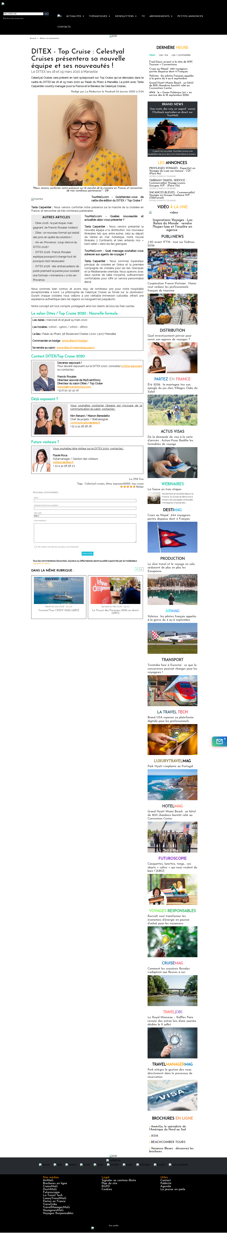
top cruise (138, 484)
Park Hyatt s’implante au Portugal (170, 766)
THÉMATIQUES (99, 16)
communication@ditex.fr (85, 422)
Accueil (33, 38)
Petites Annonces (190, 16)
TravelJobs (50, 1204)
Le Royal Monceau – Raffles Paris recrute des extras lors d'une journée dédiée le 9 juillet (172, 1021)
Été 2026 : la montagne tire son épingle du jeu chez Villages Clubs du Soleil (172, 388)
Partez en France (54, 1201)
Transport (172, 660)
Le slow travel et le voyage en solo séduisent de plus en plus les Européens (171, 568)
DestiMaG (50, 1189)
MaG (172, 761)
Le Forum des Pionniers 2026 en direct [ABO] (115, 611)
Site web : (38, 513)
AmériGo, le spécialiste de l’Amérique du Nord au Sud (167, 1128)
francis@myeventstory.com (74, 386)
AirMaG (48, 1180)
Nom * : (37, 498)
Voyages (172, 911)
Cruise (172, 963)
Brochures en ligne (55, 1183)
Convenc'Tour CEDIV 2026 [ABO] (59, 610)
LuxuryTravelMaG (54, 1198)
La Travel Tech (52, 1195)
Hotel (172, 806)
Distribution (172, 331)
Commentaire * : (41, 521)
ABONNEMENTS (161, 16)
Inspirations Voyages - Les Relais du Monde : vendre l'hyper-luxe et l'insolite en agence (172, 225)
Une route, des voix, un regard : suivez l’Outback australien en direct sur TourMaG (172, 112)
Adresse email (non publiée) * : (47, 505)
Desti (172, 510)
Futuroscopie (173, 859)
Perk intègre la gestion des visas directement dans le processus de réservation (170, 1073)
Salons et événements (49, 38)
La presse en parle (172, 1189)
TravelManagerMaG (56, 1207)
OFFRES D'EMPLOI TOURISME (162, 176)
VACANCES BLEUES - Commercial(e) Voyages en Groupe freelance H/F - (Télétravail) (172, 195)
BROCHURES (172, 1119)
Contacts (64, 27)
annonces (172, 163)
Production (172, 559)
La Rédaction (93, 91)
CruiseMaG (50, 1186)
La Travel (172, 712)
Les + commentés (181, 55)
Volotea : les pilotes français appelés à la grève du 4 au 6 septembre (171, 77)
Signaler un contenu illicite (119, 1180)
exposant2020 (121, 484)
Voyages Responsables (58, 1213)
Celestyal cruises (95, 484)
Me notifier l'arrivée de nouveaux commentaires (58, 547)
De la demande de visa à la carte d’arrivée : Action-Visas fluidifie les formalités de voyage (170, 441)
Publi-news (172, 237)
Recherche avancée (13, 18)
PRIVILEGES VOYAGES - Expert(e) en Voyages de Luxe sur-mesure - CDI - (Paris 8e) (172, 171)
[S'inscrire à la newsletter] (219, 742)
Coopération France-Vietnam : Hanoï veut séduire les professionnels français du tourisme (172, 287)
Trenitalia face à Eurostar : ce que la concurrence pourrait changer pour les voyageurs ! (172, 669)
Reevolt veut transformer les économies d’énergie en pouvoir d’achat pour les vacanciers (168, 920)
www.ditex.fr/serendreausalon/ (76, 347)
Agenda (165, 1186)
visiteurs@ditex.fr (63, 462)
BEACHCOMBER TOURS (168, 1142)
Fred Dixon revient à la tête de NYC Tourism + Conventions (171, 63)
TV (143, 16)
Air (173, 611)
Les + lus (163, 55)
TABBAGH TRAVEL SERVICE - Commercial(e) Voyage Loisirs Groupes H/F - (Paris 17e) (168, 183)
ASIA (154, 1135)
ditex (109, 484)
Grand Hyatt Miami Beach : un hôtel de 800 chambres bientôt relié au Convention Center (171, 86)
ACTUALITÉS (75, 16)
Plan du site (109, 1183)
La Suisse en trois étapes (164, 489)
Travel (172, 1012)
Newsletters (126, 16)
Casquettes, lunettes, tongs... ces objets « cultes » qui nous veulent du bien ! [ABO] (172, 867)
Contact (165, 1180)
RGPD (106, 1186)
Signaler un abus (41, 563)
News (152, 55)
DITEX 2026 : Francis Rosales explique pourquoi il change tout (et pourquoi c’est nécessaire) (54, 257)
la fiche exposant (131, 366)
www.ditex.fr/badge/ (75, 340)
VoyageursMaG (53, 1210)
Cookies (107, 1189)
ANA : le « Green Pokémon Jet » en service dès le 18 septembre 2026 (170, 94)
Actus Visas (172, 432)
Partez (172, 379)
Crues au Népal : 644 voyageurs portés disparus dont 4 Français (168, 70)
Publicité (165, 1183)
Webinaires (172, 484)
